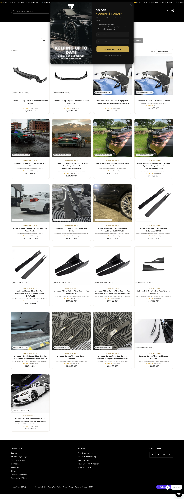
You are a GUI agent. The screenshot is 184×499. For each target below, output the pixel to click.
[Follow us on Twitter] (158, 454)
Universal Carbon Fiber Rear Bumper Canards (71, 357)
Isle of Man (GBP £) (19, 487)
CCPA (90, 487)
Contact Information (19, 475)
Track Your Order (85, 467)
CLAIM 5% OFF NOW (112, 49)
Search (14, 453)
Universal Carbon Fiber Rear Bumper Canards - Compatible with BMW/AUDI (112, 357)
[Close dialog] (131, 5)
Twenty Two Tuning (30, 98)
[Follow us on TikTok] (170, 454)
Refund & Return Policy (87, 456)
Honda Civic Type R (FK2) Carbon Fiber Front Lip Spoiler (71, 102)
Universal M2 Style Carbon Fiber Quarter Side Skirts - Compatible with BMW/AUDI (30, 357)
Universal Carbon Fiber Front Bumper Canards (154, 357)
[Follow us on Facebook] (152, 454)
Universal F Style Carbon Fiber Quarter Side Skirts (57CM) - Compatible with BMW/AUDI (112, 292)
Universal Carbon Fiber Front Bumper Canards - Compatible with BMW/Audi (30, 420)
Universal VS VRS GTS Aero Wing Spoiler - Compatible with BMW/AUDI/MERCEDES (112, 102)
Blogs (13, 471)
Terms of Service (81, 487)
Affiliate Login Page (19, 456)
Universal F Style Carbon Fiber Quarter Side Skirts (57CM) (71, 292)
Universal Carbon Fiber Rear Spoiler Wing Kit (30, 164)
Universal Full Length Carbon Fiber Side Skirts (71, 229)
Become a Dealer (18, 460)
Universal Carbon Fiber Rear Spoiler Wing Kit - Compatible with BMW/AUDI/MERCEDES (71, 165)
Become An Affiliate (19, 478)
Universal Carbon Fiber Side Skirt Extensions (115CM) (153, 229)
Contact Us (15, 464)
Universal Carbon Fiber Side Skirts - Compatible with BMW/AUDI (112, 229)
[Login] (167, 11)
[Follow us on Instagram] (164, 454)
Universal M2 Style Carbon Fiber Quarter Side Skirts (153, 292)
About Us (15, 467)
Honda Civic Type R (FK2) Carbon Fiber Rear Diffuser (30, 102)
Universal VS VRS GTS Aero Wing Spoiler (154, 101)
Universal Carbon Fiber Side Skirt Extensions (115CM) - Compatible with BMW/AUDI (30, 293)
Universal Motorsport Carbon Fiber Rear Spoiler (112, 164)
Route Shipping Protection (88, 464)
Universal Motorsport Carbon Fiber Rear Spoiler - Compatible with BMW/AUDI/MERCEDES (153, 165)
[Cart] (172, 11)
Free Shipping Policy (86, 453)
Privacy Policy (68, 487)
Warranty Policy (84, 460)
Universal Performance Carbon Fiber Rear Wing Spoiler (30, 229)
